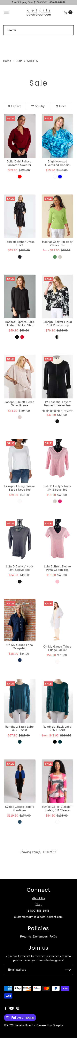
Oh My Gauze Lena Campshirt (19, 646)
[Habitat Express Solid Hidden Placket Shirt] (20, 296)
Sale (19, 60)
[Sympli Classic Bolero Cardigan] (20, 781)
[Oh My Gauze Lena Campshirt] (20, 620)
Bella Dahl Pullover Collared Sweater (19, 163)
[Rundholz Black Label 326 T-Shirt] (20, 701)
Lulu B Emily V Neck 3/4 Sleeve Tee (57, 488)
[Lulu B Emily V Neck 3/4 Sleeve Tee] (57, 461)
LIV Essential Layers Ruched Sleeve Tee (57, 403)
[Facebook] (6, 1009)
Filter (62, 106)
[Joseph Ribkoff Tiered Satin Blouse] (20, 376)
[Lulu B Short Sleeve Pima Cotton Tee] (57, 541)
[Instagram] (17, 1009)
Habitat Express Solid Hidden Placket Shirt (19, 323)
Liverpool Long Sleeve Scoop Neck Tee (19, 488)
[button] (51, 411)
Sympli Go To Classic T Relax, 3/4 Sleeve (57, 808)
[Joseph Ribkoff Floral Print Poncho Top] (57, 296)
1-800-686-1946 (39, 910)
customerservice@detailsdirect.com (38, 916)
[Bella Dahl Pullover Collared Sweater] (20, 136)
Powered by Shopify (49, 1025)
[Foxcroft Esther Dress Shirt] (20, 216)
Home (7, 60)
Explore (16, 106)
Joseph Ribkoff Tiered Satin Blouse (19, 403)
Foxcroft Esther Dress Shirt (19, 243)
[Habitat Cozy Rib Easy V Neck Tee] (57, 216)
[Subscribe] (68, 970)
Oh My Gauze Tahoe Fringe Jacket (57, 648)
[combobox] (38, 30)
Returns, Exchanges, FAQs (38, 936)
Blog (38, 904)
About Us (38, 898)
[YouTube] (11, 1009)
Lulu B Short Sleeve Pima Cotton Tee (57, 568)
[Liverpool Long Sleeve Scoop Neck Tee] (20, 461)
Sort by (40, 106)
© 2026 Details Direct (18, 1025)
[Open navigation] (6, 12)
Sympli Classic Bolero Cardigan (19, 808)
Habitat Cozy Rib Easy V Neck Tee (57, 243)
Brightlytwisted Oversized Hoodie (57, 163)
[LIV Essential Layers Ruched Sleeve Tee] (57, 376)
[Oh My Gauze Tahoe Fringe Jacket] (57, 621)
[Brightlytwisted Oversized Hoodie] (57, 136)
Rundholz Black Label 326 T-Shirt (19, 728)
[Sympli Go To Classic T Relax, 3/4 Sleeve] (57, 781)
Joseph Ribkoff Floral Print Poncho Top (57, 323)
